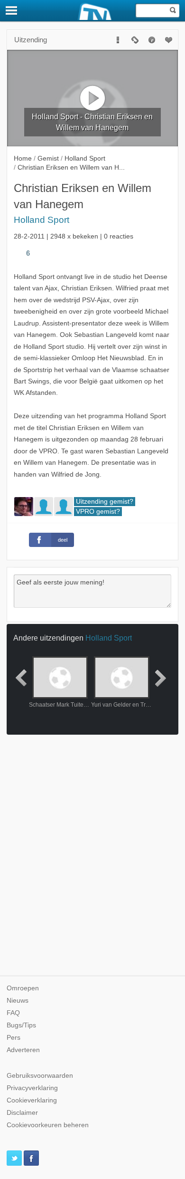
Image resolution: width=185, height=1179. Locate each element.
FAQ (13, 1012)
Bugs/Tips (21, 1025)
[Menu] (12, 10)
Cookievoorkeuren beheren (48, 1125)
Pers (13, 1037)
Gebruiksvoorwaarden (40, 1075)
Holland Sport (41, 220)
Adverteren (23, 1050)
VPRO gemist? (98, 511)
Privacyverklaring (32, 1088)
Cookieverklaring (32, 1100)
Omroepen (23, 988)
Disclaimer (22, 1112)
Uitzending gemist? (104, 501)
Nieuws (17, 1000)
